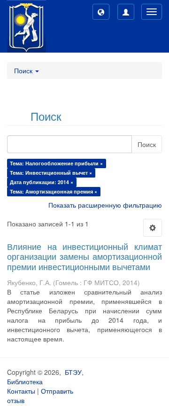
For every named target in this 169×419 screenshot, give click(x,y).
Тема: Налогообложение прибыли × (56, 163)
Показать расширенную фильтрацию (105, 205)
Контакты (21, 391)
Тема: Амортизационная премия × (53, 191)
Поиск (147, 144)
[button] (100, 12)
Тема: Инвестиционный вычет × (51, 172)
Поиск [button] (24, 70)
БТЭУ (73, 372)
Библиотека (25, 381)
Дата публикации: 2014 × (41, 182)
